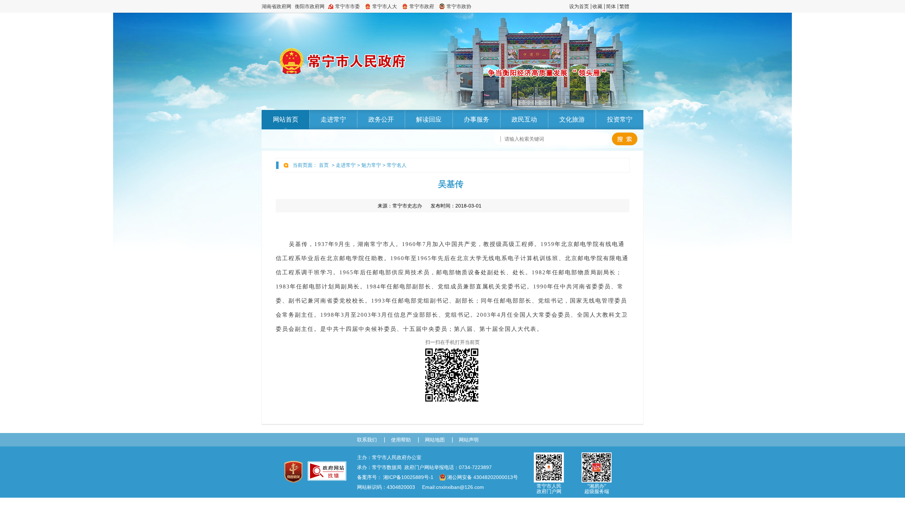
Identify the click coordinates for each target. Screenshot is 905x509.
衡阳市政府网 (310, 6)
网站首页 (285, 119)
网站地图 (435, 440)
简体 (611, 6)
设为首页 (579, 6)
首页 (324, 165)
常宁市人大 (384, 6)
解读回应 (429, 119)
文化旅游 (572, 119)
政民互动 (524, 119)
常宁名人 (397, 165)
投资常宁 (619, 119)
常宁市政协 (458, 6)
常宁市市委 (347, 6)
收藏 (597, 6)
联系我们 (367, 440)
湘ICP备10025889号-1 (408, 477)
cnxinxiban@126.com (460, 487)
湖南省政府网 (276, 6)
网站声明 (469, 440)
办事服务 (476, 119)
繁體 (624, 6)
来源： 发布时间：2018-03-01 (429, 206)
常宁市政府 (421, 6)
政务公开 (381, 119)
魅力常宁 (371, 165)
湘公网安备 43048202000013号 (482, 477)
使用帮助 (401, 440)
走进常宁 (333, 119)
